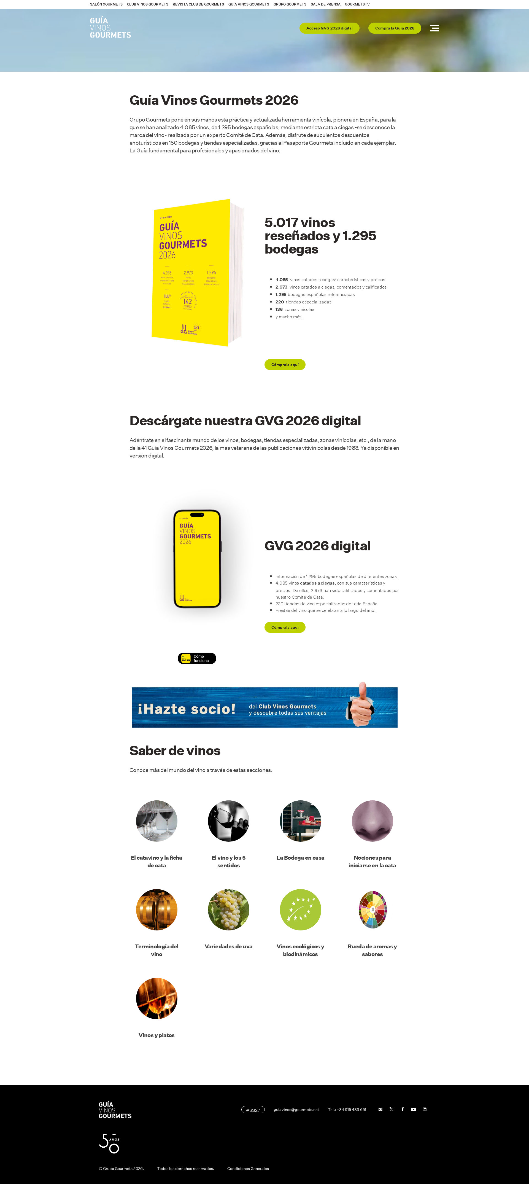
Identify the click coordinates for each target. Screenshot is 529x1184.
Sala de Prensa (326, 4)
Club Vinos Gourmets (147, 4)
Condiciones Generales (248, 1168)
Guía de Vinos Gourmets (110, 27)
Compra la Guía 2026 (394, 28)
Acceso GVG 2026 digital (329, 28)
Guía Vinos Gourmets (248, 4)
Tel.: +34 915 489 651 (347, 1109)
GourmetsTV (357, 4)
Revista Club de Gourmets (198, 4)
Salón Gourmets (106, 4)
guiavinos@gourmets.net (296, 1109)
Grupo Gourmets (290, 4)
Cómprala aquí (285, 364)
